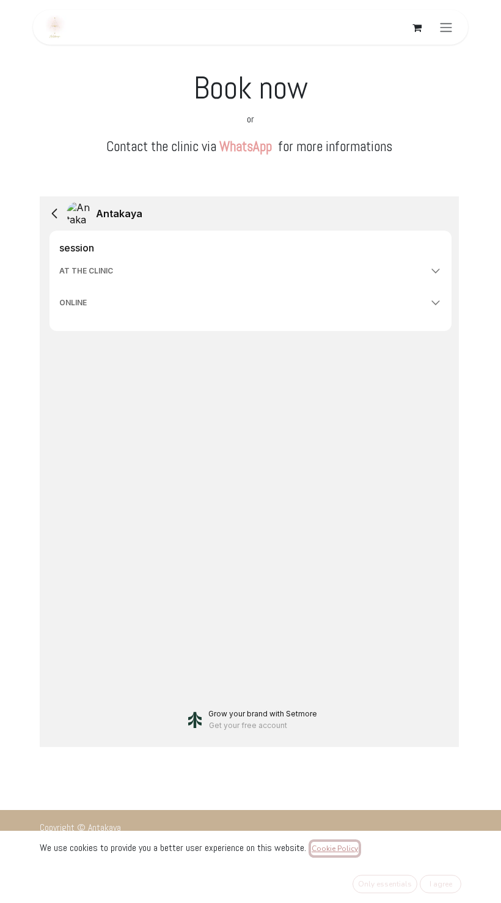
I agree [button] (441, 884)
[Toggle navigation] (446, 27)
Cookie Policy (335, 848)
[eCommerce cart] (416, 27)
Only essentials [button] (385, 884)
